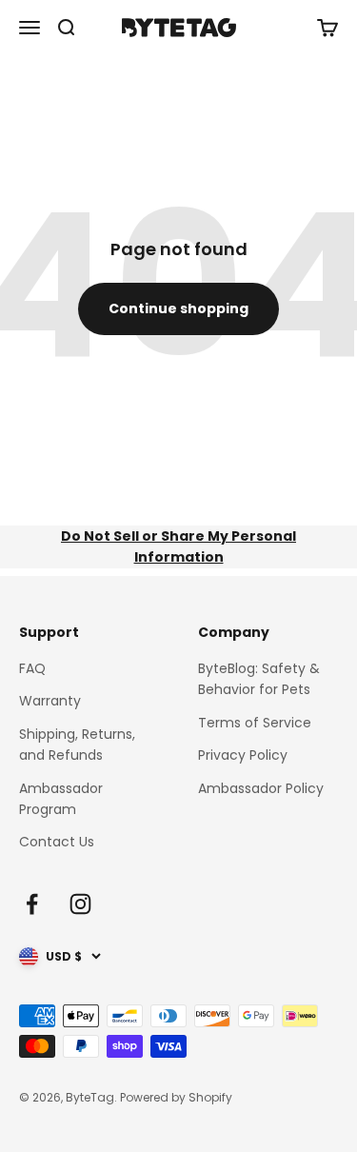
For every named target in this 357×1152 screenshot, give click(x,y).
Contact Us (56, 841)
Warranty (50, 700)
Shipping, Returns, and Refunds (77, 745)
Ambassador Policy (261, 788)
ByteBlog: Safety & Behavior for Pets (259, 679)
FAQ (32, 668)
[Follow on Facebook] (32, 904)
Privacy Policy (243, 755)
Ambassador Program (61, 799)
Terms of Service (254, 722)
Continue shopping (178, 308)
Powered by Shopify (176, 1097)
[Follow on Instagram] (80, 904)
